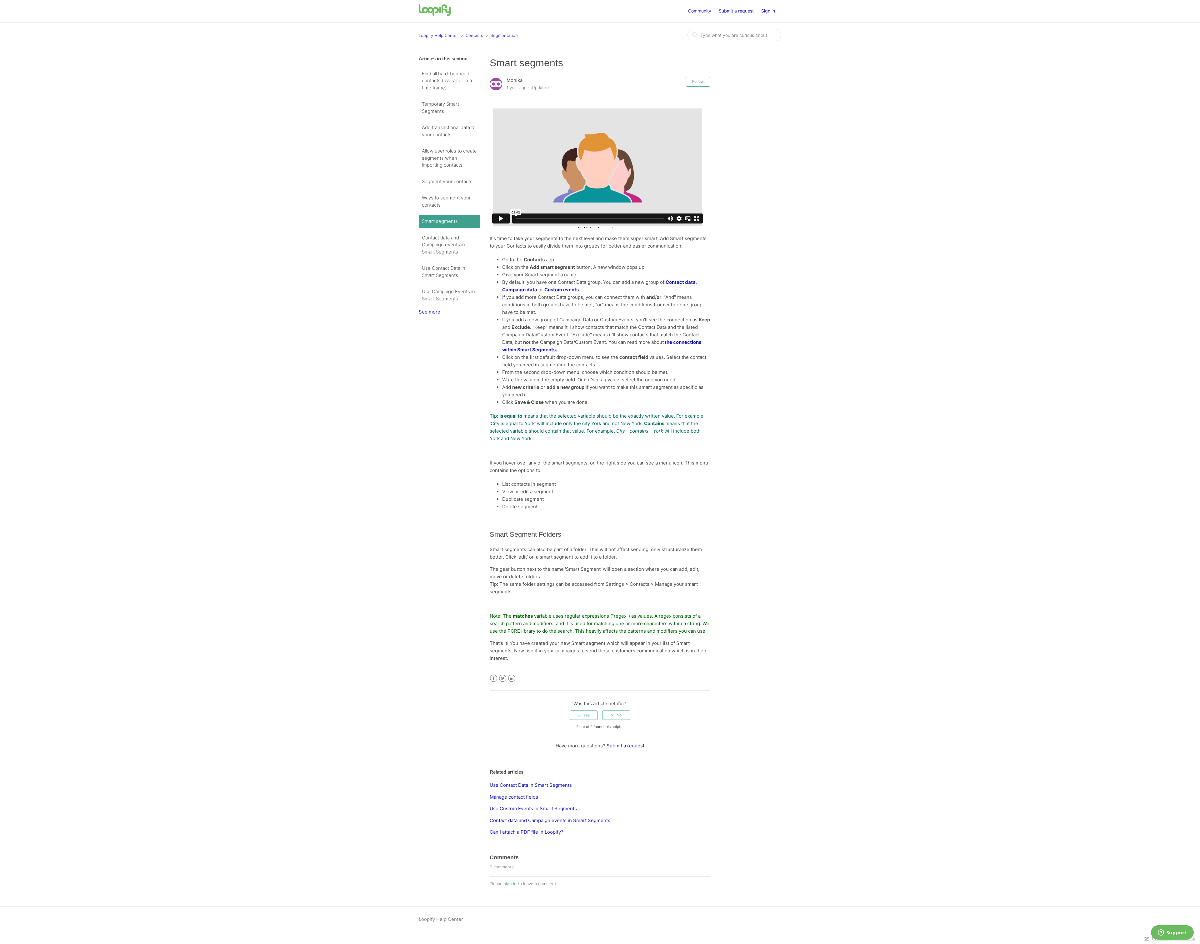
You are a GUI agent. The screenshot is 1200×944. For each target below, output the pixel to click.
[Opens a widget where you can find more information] (1172, 933)
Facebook (494, 678)
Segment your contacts (447, 181)
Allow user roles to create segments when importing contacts (449, 158)
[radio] (584, 715)
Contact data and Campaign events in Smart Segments (443, 245)
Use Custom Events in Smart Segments (533, 808)
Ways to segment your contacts (446, 201)
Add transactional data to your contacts (449, 131)
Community (699, 10)
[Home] (435, 14)
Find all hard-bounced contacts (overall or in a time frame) (447, 81)
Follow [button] (698, 81)
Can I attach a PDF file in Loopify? (526, 832)
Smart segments (440, 221)
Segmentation (504, 35)
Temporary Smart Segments (440, 107)
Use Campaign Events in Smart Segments (448, 295)
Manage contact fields (514, 797)
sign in (510, 883)
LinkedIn (512, 678)
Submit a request (736, 10)
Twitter (503, 678)
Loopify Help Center (438, 35)
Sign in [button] (768, 10)
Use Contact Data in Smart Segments (443, 271)
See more (429, 312)
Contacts (474, 35)
